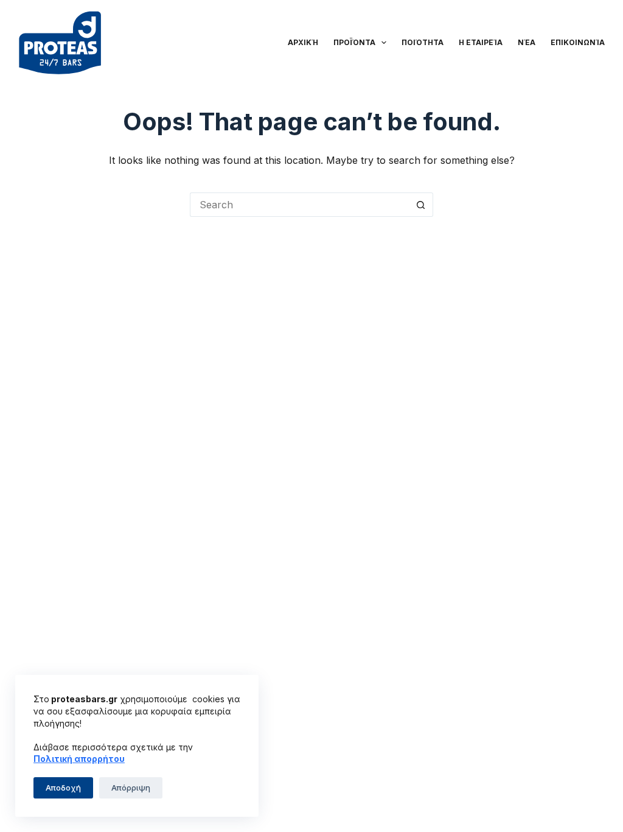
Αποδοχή (63, 787)
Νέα (526, 42)
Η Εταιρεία (481, 42)
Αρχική (303, 42)
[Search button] (421, 204)
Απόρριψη (130, 787)
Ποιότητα (423, 42)
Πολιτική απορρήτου (79, 758)
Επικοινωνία (578, 42)
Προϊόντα (354, 42)
